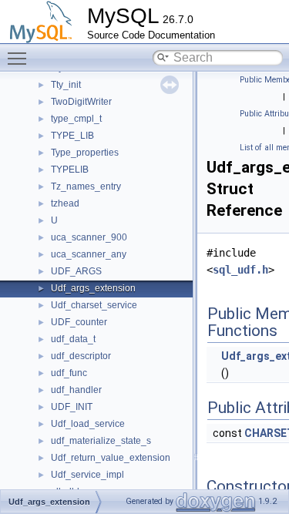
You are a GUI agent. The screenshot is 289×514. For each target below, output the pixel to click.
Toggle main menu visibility (20, 58)
